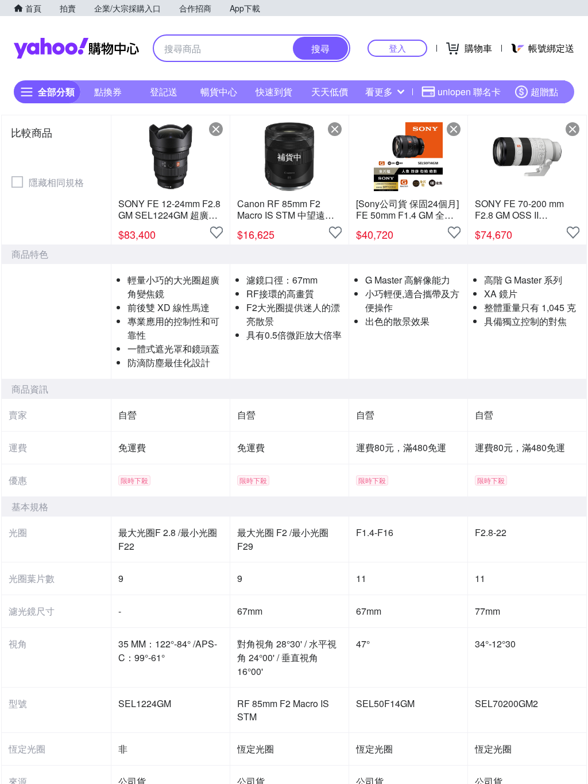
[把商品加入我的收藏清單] (216, 232)
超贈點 (544, 91)
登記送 (163, 91)
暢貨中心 (218, 91)
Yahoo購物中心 (76, 48)
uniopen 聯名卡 (469, 91)
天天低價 (329, 91)
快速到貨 (274, 91)
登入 (397, 48)
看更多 (379, 91)
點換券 (108, 91)
